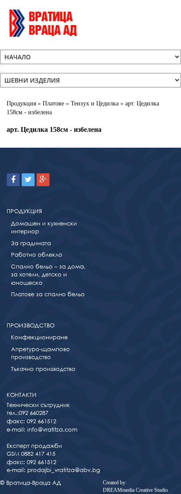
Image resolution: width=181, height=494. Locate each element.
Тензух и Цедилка (95, 103)
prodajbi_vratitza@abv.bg (63, 470)
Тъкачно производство (43, 369)
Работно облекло (36, 254)
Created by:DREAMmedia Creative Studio (135, 486)
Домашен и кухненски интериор (44, 228)
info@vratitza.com (52, 429)
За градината (31, 243)
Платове (53, 103)
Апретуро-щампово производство (40, 353)
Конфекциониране (39, 337)
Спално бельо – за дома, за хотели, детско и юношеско (48, 275)
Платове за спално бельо (48, 294)
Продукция (21, 103)
